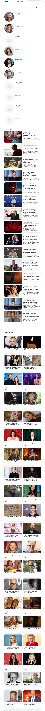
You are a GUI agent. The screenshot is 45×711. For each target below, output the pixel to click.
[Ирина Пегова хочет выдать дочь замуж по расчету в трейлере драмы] (32, 624)
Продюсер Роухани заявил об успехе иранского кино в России (31, 135)
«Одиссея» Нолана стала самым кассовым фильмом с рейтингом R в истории (31, 276)
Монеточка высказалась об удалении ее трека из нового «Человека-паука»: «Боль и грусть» (31, 238)
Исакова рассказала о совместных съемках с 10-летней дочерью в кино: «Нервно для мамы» (31, 302)
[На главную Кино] (6, 1)
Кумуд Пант (17, 105)
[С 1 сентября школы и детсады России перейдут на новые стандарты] (13, 624)
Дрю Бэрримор (18, 25)
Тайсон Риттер (18, 82)
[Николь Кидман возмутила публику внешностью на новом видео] (32, 680)
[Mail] (4, 1)
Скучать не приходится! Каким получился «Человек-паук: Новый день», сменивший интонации (31, 187)
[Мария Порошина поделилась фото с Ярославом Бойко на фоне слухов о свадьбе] (32, 382)
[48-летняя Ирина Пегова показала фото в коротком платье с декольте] (13, 419)
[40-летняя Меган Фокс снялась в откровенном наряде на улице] (32, 494)
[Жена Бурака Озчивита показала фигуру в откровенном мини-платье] (32, 456)
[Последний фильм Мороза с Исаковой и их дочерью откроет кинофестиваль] (32, 606)
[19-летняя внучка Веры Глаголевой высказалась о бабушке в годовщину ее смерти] (13, 568)
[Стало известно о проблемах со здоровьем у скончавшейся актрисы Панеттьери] (13, 344)
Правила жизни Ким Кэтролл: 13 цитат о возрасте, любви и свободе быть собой (31, 289)
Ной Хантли (17, 94)
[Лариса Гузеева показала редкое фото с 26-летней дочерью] (13, 363)
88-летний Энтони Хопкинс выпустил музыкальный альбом (31, 212)
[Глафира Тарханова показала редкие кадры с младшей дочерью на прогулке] (32, 512)
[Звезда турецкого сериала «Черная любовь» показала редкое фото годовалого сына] (13, 662)
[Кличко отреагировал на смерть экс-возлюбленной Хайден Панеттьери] (32, 699)
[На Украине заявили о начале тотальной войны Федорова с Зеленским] (32, 475)
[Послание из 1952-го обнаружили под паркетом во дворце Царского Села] (13, 512)
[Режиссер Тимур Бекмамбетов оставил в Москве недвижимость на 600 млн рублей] (32, 531)
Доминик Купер (18, 59)
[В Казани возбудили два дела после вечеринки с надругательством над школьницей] (32, 587)
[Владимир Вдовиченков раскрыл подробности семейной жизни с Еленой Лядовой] (13, 382)
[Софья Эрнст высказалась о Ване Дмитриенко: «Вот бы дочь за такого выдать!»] (32, 662)
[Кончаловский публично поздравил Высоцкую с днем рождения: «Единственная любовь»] (13, 606)
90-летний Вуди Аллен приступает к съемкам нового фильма (29, 199)
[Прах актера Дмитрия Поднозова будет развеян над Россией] (13, 494)
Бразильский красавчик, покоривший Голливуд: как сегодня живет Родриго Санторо (30, 148)
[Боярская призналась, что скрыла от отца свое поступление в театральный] (32, 438)
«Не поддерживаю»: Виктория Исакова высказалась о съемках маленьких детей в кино (30, 174)
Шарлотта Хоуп (18, 36)
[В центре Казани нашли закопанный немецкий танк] (32, 363)
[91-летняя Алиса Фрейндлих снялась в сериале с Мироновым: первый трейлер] (13, 456)
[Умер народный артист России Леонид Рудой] (32, 344)
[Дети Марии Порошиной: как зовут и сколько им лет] (32, 400)
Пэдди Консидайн (19, 71)
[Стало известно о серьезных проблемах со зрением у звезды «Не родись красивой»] (13, 550)
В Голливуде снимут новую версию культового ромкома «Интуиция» (31, 161)
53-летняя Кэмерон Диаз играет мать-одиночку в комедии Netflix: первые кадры (30, 264)
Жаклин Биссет (18, 48)
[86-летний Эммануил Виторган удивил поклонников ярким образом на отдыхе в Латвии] (32, 550)
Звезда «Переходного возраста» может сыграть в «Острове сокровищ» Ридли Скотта (30, 251)
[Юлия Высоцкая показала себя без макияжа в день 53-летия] (13, 643)
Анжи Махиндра (19, 116)
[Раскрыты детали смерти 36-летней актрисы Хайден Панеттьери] (32, 643)
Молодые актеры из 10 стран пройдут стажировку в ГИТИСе (31, 225)
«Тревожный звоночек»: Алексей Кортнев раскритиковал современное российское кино (31, 315)
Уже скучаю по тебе (8, 5)
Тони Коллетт (18, 13)
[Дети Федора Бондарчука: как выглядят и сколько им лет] (13, 587)
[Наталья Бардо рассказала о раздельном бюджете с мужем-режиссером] (32, 568)
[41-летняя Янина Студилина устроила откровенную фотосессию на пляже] (13, 531)
